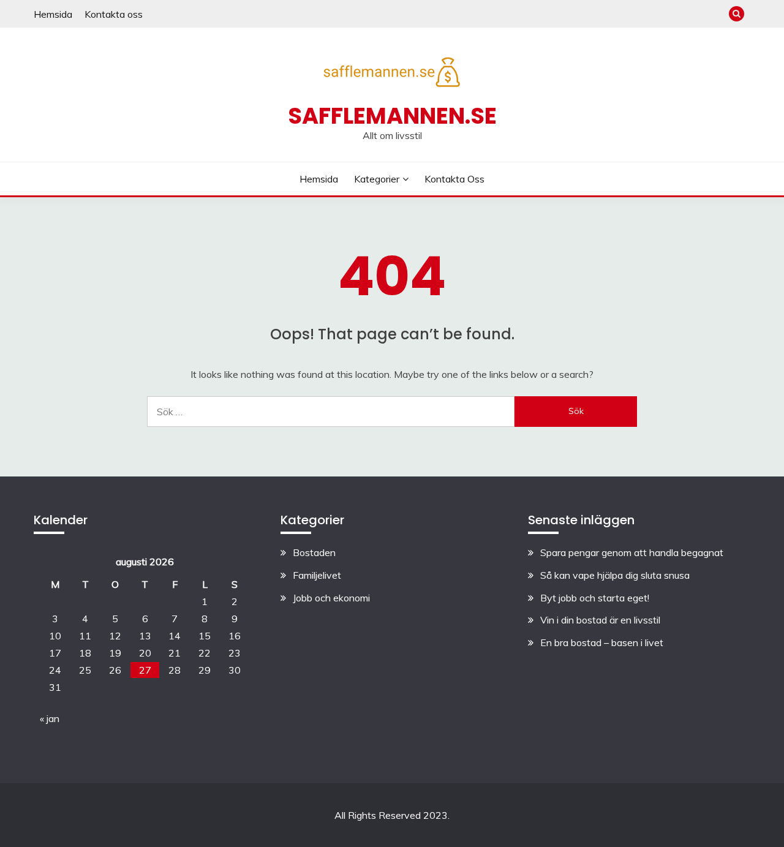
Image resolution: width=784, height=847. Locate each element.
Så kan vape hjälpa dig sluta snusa (615, 575)
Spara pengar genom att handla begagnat (631, 552)
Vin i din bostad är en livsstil (600, 620)
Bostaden (314, 552)
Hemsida (53, 14)
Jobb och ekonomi (331, 598)
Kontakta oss (114, 14)
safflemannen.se (392, 116)
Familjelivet (317, 575)
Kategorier (376, 179)
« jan (49, 718)
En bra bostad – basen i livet (601, 642)
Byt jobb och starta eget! (594, 598)
